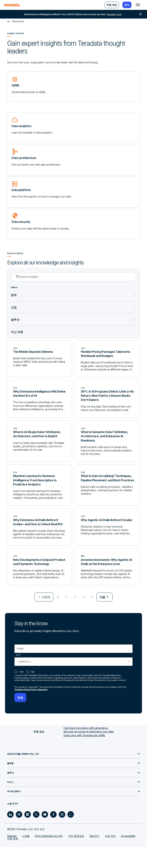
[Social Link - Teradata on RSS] (70, 814)
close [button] (140, 14)
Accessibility (128, 835)
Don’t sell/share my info (49, 835)
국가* (18, 655)
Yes (21, 671)
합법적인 (94, 835)
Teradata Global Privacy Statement (31, 689)
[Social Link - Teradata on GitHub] (19, 814)
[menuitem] (43, 597)
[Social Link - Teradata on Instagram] (62, 814)
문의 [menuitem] (126, 4)
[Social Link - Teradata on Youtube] (45, 814)
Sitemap (12, 835)
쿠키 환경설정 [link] (76, 835)
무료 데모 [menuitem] (111, 4)
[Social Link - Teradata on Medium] (27, 814)
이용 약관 (110, 835)
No (32, 671)
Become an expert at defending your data (89, 731)
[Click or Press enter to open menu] (138, 5)
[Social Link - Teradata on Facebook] (53, 814)
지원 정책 (12, 838)
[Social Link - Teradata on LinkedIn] (10, 814)
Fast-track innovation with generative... (86, 727)
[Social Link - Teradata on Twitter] (36, 814)
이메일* (20, 648)
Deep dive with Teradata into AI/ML (84, 735)
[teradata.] (12, 5)
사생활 (26, 835)
